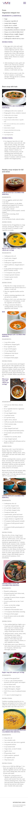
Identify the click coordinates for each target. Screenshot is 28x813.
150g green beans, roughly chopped (13, 34)
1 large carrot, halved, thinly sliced (13, 32)
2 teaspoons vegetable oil (11, 21)
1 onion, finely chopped (10, 23)
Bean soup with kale (9, 86)
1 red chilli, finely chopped (11, 27)
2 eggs (5, 19)
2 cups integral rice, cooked (11, 36)
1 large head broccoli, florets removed (14, 30)
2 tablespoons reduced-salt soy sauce (14, 38)
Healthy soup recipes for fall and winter (12, 170)
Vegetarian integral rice (11, 12)
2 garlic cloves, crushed (10, 25)
